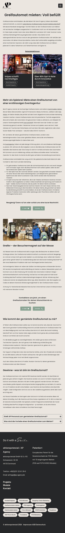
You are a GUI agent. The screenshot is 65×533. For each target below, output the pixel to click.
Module (6, 485)
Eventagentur (40, 505)
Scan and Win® (28, 123)
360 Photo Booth (10, 515)
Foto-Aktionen (26, 510)
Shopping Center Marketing (40, 500)
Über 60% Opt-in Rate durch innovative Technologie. (45, 79)
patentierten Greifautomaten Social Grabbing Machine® (41, 24)
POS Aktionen (23, 500)
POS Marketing (36, 515)
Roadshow (53, 510)
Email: (5, 475)
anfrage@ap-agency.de (16, 475)
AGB (33, 525)
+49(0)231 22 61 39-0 (18, 471)
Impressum (27, 525)
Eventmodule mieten (55, 109)
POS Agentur (28, 505)
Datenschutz (41, 525)
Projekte (7, 482)
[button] (5, 70)
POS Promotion (40, 510)
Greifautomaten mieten (12, 505)
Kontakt (7, 488)
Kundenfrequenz (10, 500)
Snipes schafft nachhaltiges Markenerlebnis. (13, 79)
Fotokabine (23, 515)
